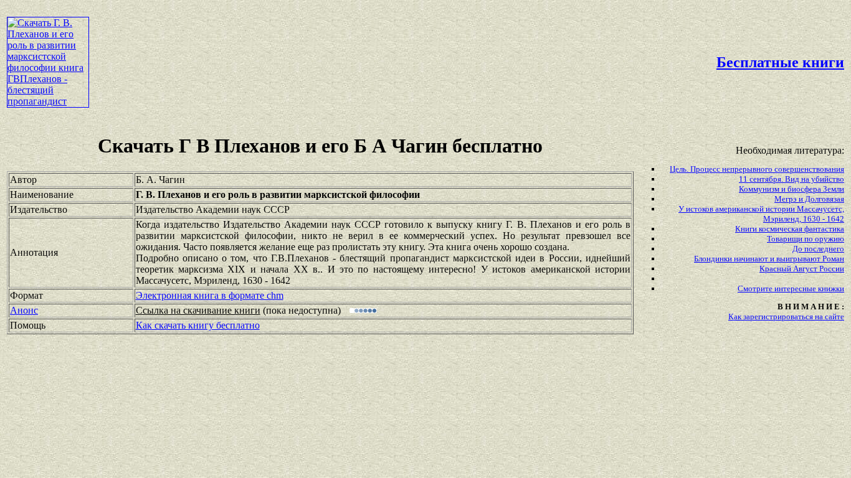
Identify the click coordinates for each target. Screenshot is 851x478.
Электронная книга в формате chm (209, 295)
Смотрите (756, 288)
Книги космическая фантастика (789, 228)
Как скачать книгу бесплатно (198, 325)
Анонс (24, 310)
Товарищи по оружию (805, 238)
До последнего (818, 248)
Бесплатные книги (780, 62)
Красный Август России (801, 268)
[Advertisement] (362, 35)
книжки (831, 288)
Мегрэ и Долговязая (809, 199)
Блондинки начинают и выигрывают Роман (769, 258)
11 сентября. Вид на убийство (791, 179)
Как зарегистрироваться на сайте (786, 316)
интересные (796, 288)
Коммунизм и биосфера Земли (791, 189)
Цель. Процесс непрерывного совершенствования (757, 169)
